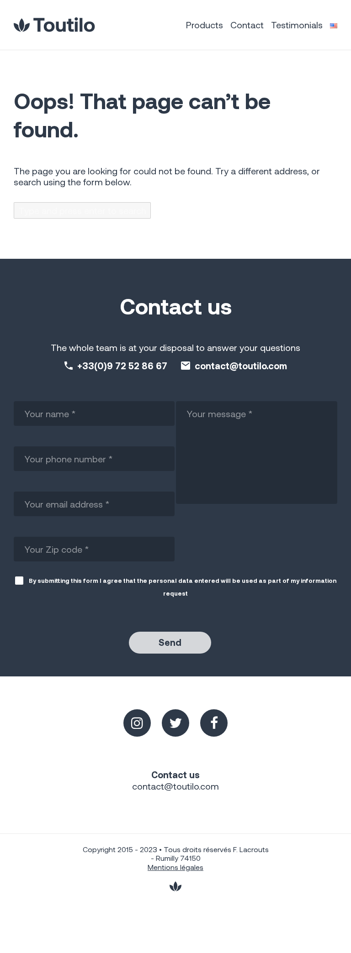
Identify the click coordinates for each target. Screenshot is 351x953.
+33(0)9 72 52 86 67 (122, 365)
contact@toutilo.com (241, 365)
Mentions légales (175, 867)
